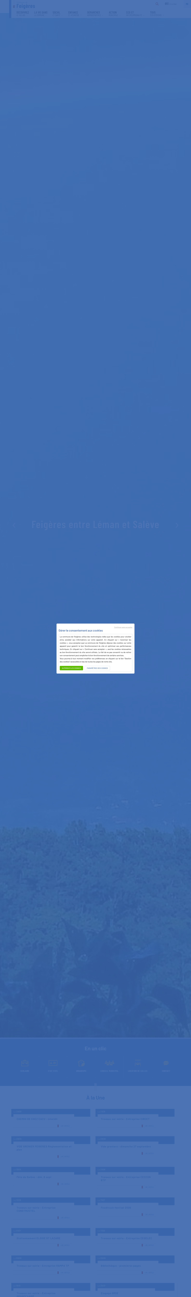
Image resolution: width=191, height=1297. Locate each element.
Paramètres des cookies (97, 668)
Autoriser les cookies (71, 668)
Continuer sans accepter (123, 627)
